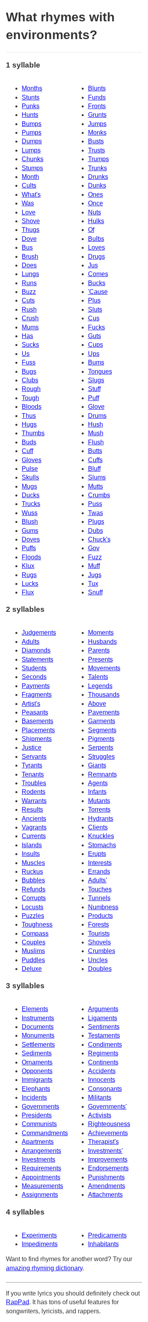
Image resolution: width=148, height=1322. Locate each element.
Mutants (99, 800)
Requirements (41, 1168)
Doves (31, 539)
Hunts (30, 114)
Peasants (35, 712)
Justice (31, 747)
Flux (28, 592)
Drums (97, 415)
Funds (97, 97)
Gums (30, 530)
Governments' (107, 1106)
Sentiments (104, 1026)
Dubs (95, 530)
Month (30, 176)
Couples (33, 942)
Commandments (45, 1133)
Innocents (101, 1079)
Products (100, 915)
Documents (38, 1026)
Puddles (33, 960)
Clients (98, 827)
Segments (102, 730)
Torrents (99, 809)
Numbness (103, 907)
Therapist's (103, 1141)
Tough (30, 398)
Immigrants (37, 1079)
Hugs (29, 424)
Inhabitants (103, 1244)
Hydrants (100, 818)
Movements (104, 668)
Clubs (30, 380)
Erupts (97, 853)
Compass (35, 933)
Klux (28, 565)
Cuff (27, 451)
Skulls (30, 477)
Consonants (105, 1088)
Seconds (34, 676)
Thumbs (33, 433)
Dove (29, 238)
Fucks (96, 327)
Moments (101, 632)
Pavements (104, 712)
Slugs (96, 380)
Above (97, 703)
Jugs (94, 575)
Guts (94, 336)
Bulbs (96, 238)
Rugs (29, 575)
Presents (100, 659)
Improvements (107, 1159)
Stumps (32, 168)
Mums (30, 327)
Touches (100, 889)
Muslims (33, 951)
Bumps (31, 123)
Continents (103, 1062)
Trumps (98, 159)
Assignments (40, 1194)
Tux (93, 583)
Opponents (37, 1071)
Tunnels (99, 898)
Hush (95, 424)
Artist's (31, 703)
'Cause (98, 291)
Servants (34, 756)
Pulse (30, 468)
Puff (93, 398)
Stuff (94, 389)
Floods (31, 557)
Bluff (94, 468)
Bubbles (33, 880)
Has (27, 336)
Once (95, 203)
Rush (29, 309)
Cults (29, 185)
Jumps (97, 123)
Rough (31, 389)
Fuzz (95, 557)
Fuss (29, 362)
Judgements (39, 632)
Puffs (29, 548)
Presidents (37, 1115)
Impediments (40, 1244)
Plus (94, 300)
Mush (95, 433)
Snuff (95, 592)
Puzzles (33, 915)
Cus (93, 318)
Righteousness (109, 1124)
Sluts (95, 309)
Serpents (100, 747)
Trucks (31, 503)
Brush (30, 256)
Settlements (38, 1044)
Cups (95, 344)
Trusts (96, 150)
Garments (101, 721)
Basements (37, 721)
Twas (95, 513)
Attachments (105, 1194)
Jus (93, 265)
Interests (100, 862)
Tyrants (32, 765)
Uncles (98, 960)
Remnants (102, 774)
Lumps (31, 150)
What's (31, 194)
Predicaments (107, 1235)
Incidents (34, 1097)
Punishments (106, 1177)
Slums (97, 477)
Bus (27, 247)
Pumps (31, 132)
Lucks (30, 583)
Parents (99, 650)
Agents (98, 783)
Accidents (102, 1071)
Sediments (37, 1053)
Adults (30, 641)
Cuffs (95, 460)
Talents (98, 676)
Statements (37, 659)
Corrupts (34, 898)
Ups (93, 353)
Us (26, 353)
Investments (38, 1159)
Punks (30, 106)
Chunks (32, 159)
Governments (40, 1106)
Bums (96, 362)
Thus (29, 415)
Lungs (30, 274)
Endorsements (108, 1168)
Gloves (31, 460)
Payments (36, 686)
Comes (98, 274)
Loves (96, 247)
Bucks (96, 283)
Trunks (97, 168)
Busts (96, 141)
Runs (29, 283)
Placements (38, 730)
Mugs (29, 486)
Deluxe (32, 968)
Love (29, 212)
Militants (99, 1097)
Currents (34, 836)
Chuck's (99, 539)
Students (34, 668)
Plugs (96, 521)
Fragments (37, 694)
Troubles (34, 783)
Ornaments (37, 1062)
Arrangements (41, 1150)
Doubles (100, 968)
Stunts (30, 97)
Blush (30, 521)
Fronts (97, 106)
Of (91, 229)
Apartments (38, 1141)
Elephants (36, 1088)
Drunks (98, 176)
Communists (39, 1124)
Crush (30, 318)
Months (32, 88)
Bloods (31, 406)
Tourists (99, 933)
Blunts (97, 88)
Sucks (30, 344)
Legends (100, 686)
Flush (96, 442)
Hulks (96, 221)
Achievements (108, 1133)
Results (32, 809)
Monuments (38, 1035)
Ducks (30, 495)
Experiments (39, 1235)
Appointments (41, 1177)
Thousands (104, 694)
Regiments (103, 1053)
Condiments (105, 1044)
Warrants (34, 800)
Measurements (42, 1186)
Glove (96, 406)
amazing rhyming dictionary (44, 1268)
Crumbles (101, 951)
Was (28, 203)
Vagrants (34, 827)
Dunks (97, 185)
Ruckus (32, 871)
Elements (35, 1009)
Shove (31, 221)
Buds (29, 442)
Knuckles (101, 836)
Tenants (33, 774)
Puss (95, 503)
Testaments (104, 1035)
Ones (95, 194)
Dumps (32, 141)
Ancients (34, 818)
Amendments (106, 1186)
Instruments (38, 1018)
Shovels (99, 942)
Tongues (100, 371)
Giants (97, 765)
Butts (95, 451)
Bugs (29, 371)
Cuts (28, 300)
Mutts (95, 486)
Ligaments (102, 1018)
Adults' (97, 880)
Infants (97, 791)
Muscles (33, 862)
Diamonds (36, 650)
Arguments (103, 1009)
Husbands (102, 641)
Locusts (32, 907)
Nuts (94, 212)
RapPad (17, 1302)
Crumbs (99, 495)
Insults (31, 853)
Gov (93, 548)
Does (29, 265)
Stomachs (102, 845)
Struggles (101, 756)
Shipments (37, 738)
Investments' (105, 1150)
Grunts (97, 114)
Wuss (29, 513)
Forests (98, 924)
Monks (97, 132)
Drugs (96, 256)
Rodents (33, 791)
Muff (94, 565)
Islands (32, 845)
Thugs (30, 229)
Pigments (101, 738)
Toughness (37, 924)
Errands (99, 871)
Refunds (33, 889)
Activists (99, 1115)
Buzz (29, 291)
